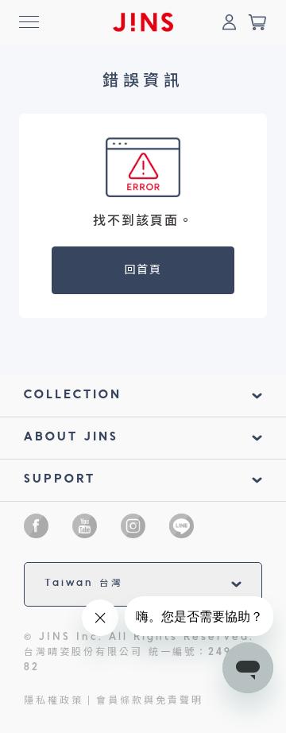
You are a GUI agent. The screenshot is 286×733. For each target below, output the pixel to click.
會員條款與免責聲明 (149, 701)
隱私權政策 (53, 701)
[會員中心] (229, 22)
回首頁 (143, 270)
